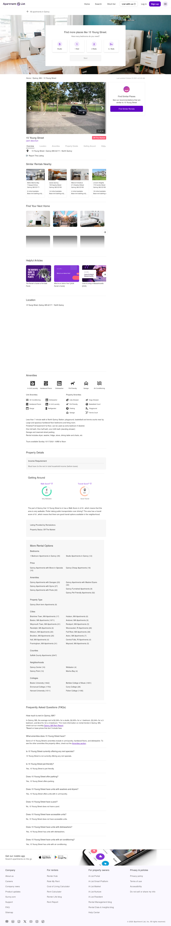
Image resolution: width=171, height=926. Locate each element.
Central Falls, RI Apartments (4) (78, 639)
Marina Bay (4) (72, 671)
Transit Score (83, 483)
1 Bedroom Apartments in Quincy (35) (45, 556)
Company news (12, 886)
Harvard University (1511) (40, 690)
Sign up (155, 3)
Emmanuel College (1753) (40, 686)
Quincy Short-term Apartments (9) (43, 604)
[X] (24, 921)
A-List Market (95, 886)
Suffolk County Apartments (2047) (43, 655)
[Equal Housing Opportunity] (6, 921)
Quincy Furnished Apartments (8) (79, 588)
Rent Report (52, 902)
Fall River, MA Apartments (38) (78, 632)
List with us (127, 3)
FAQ (7, 907)
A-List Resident (96, 896)
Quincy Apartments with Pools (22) (43, 590)
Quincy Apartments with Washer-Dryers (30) (81, 583)
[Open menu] (165, 4)
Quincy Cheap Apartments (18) (78, 567)
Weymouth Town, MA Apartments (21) (45, 624)
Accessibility (136, 886)
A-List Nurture (95, 891)
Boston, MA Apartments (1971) (42, 620)
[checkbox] (59, 45)
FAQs (103, 146)
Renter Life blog (54, 896)
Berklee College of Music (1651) (78, 683)
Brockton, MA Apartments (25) (42, 635)
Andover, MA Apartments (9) (77, 620)
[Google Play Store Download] (61, 857)
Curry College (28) (73, 686)
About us (9, 876)
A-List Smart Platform (98, 881)
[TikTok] (42, 921)
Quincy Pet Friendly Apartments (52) (80, 592)
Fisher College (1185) (74, 690)
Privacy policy (136, 876)
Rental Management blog (100, 902)
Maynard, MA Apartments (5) (77, 643)
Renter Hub (52, 876)
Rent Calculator (54, 891)
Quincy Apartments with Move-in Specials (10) (46, 569)
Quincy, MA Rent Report (53, 725)
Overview (30, 146)
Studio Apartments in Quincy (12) (79, 556)
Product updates (13, 891)
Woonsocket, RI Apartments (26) (79, 628)
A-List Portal (94, 876)
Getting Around (90, 146)
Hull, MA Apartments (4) (39, 639)
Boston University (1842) (40, 683)
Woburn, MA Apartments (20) (41, 632)
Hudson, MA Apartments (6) (77, 616)
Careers (9, 881)
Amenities (56, 146)
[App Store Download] (45, 857)
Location (43, 146)
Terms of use (136, 881)
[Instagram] (36, 921)
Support (9, 902)
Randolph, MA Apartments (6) (42, 628)
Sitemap (9, 912)
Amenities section (79, 743)
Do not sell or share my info (142, 891)
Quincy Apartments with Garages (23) (45, 582)
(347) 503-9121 (32, 140)
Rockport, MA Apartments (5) (77, 624)
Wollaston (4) (71, 667)
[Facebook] (18, 921)
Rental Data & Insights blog (101, 907)
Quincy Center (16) (37, 667)
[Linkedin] (12, 921)
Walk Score (46, 483)
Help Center (94, 912)
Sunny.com (10, 896)
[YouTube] (30, 921)
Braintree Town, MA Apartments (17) (44, 616)
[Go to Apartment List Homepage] (14, 4)
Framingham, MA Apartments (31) (43, 643)
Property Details (71, 146)
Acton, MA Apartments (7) (76, 635)
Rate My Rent (53, 881)
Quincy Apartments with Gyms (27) (44, 586)
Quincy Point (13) (37, 671)
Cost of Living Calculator (58, 886)
